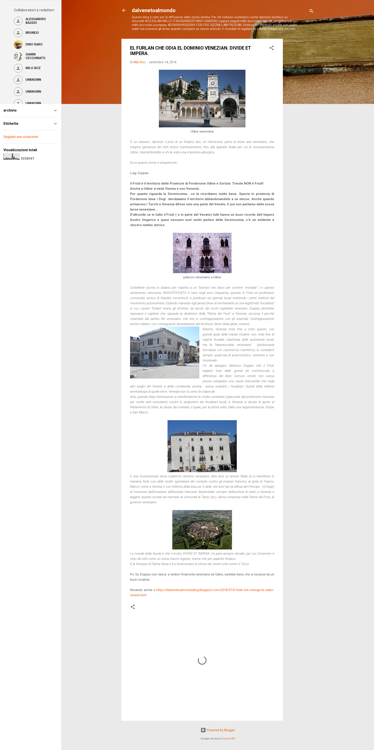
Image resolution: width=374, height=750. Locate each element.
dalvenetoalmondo (154, 10)
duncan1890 (228, 738)
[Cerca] (311, 11)
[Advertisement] (300, 104)
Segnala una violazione (20, 137)
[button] (271, 48)
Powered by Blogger (220, 730)
